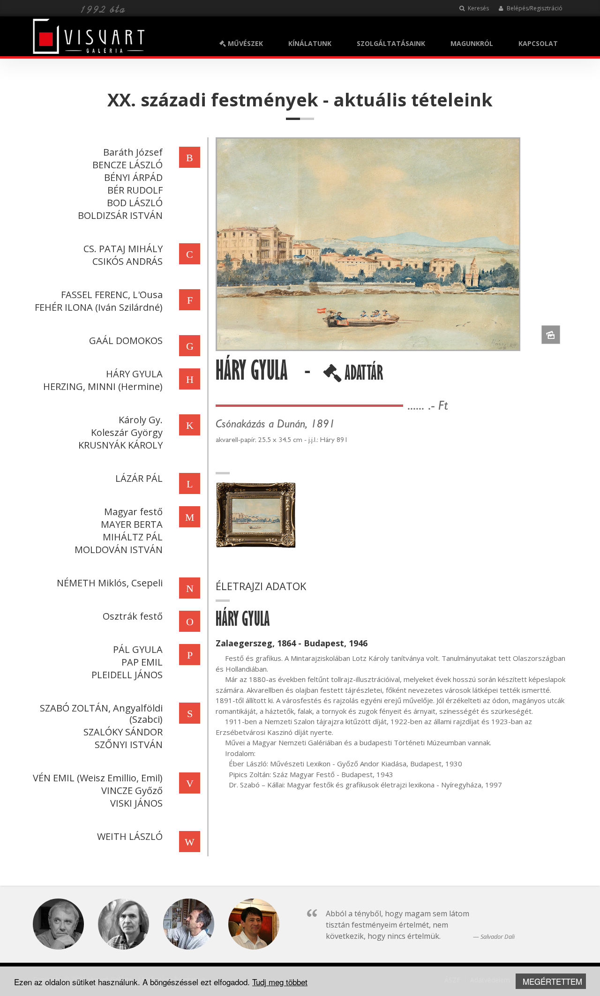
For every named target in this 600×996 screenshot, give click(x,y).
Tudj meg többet (280, 982)
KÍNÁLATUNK (309, 43)
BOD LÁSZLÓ (135, 202)
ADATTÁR (362, 376)
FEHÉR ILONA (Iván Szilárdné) (99, 307)
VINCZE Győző (132, 790)
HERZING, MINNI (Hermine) (103, 386)
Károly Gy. (141, 419)
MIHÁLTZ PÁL (133, 537)
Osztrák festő (133, 616)
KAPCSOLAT (538, 43)
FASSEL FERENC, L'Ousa (112, 294)
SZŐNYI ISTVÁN (129, 744)
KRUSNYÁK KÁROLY (120, 445)
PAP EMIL (142, 662)
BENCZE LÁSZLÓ (127, 164)
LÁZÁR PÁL (139, 478)
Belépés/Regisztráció (533, 8)
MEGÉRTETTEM (552, 981)
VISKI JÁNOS (136, 803)
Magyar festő (133, 511)
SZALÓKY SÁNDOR (123, 732)
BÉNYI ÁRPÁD (133, 177)
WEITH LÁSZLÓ (130, 836)
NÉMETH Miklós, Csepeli (110, 583)
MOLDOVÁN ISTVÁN (119, 549)
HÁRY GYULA (134, 373)
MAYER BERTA (132, 524)
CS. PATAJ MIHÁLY (123, 248)
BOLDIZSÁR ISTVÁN (120, 215)
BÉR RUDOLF (135, 190)
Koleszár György (127, 432)
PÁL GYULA (138, 649)
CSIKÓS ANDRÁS (127, 261)
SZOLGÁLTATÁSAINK (391, 43)
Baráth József (133, 152)
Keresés (477, 8)
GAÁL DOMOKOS (126, 340)
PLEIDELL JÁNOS (127, 674)
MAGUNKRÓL (471, 43)
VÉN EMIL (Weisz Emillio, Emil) (98, 777)
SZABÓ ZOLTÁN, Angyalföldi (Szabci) (101, 714)
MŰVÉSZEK (244, 43)
